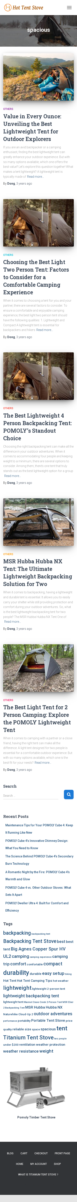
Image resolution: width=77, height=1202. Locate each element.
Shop (57, 1164)
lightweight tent (13, 1002)
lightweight (17, 988)
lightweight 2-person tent (48, 988)
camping (20, 956)
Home (19, 1164)
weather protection (50, 1045)
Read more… (35, 176)
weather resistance (21, 1051)
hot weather (60, 980)
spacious (48, 1029)
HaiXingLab (28, 1184)
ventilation (27, 1045)
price (69, 1020)
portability (24, 1020)
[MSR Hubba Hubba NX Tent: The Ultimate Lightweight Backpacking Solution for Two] (38, 522)
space (36, 1029)
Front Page (62, 1153)
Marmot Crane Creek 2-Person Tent (43, 1002)
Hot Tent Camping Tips (34, 981)
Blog (10, 1153)
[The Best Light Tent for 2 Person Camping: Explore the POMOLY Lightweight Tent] (38, 668)
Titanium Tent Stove (28, 1037)
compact (52, 963)
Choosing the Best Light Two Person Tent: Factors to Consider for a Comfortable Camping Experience (36, 277)
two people (60, 1038)
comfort (18, 963)
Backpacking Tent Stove (29, 941)
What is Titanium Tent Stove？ (38, 1174)
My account (38, 1164)
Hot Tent (9, 981)
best (61, 941)
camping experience (41, 957)
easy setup (53, 973)
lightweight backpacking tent (31, 995)
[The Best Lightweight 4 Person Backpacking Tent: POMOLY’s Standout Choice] (38, 376)
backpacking (17, 933)
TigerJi (52, 1184)
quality (7, 1029)
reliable (18, 1029)
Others (8, 109)
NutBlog (41, 1184)
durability (16, 972)
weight (46, 1051)
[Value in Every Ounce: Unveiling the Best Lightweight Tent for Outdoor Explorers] (38, 77)
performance (10, 1021)
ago (24, 183)
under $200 (11, 1044)
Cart (24, 1153)
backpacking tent (40, 934)
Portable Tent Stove (48, 1020)
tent (61, 1028)
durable (35, 974)
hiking (68, 974)
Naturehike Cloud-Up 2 (18, 1014)
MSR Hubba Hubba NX (43, 1007)
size (28, 1029)
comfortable (35, 964)
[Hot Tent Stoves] (26, 7)
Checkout (41, 1153)
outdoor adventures (53, 1013)
